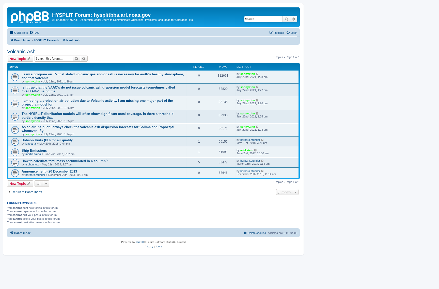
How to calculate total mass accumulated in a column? (65, 161)
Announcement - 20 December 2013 (49, 171)
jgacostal (30, 143)
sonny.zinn (32, 81)
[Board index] (30, 16)
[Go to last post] (257, 73)
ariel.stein (246, 150)
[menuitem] (34, 33)
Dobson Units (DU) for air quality (47, 140)
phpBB (140, 242)
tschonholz (32, 164)
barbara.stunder (250, 139)
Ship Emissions (34, 150)
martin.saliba (33, 154)
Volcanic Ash (21, 51)
